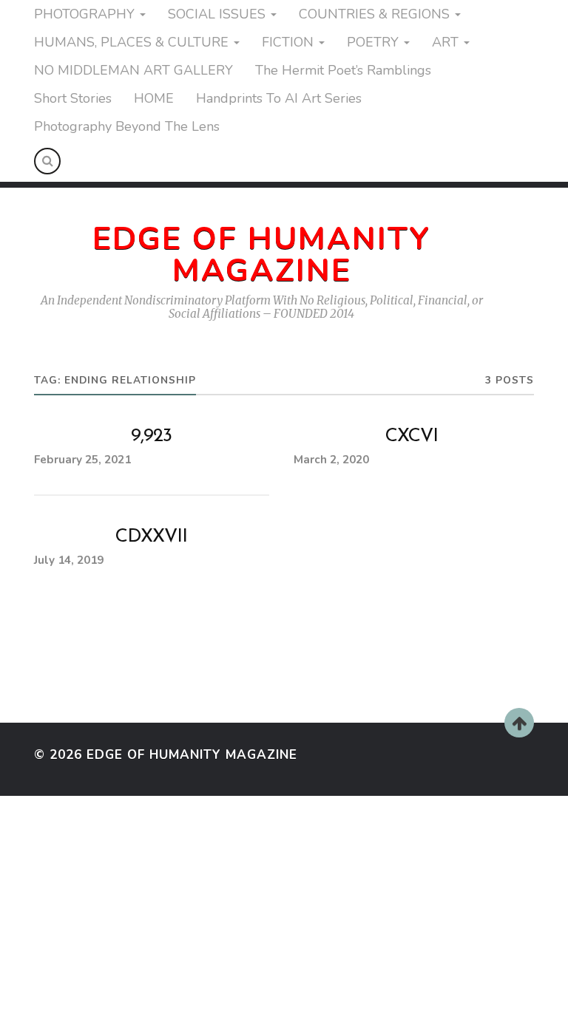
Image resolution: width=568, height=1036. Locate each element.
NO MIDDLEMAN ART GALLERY (133, 70)
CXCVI (411, 436)
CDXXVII (151, 537)
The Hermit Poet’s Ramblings (343, 70)
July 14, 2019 (69, 560)
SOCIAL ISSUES (217, 14)
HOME (154, 98)
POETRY (373, 42)
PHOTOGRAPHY (84, 14)
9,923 (151, 436)
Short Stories (73, 98)
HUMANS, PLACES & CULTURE (131, 42)
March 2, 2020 (331, 459)
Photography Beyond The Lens (127, 126)
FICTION (288, 42)
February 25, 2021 (82, 459)
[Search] (47, 161)
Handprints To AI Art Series (279, 98)
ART (445, 42)
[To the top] (519, 722)
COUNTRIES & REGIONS (374, 14)
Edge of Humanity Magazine (261, 254)
